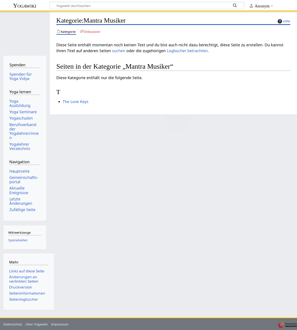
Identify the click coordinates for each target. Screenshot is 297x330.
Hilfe (286, 21)
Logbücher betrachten (187, 50)
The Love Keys (75, 101)
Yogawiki (24, 5)
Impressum (59, 324)
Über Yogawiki (36, 324)
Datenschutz (12, 324)
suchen (118, 50)
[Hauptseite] (25, 32)
